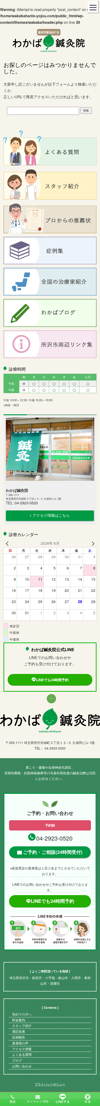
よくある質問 (22, 1054)
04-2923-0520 (54, 838)
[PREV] (7, 543)
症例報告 (18, 1037)
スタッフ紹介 (22, 1025)
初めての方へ (22, 1014)
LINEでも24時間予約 (52, 679)
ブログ (17, 1060)
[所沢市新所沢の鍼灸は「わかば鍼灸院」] (49, 43)
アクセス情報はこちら (51, 515)
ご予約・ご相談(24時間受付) (53, 851)
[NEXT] (92, 543)
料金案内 (18, 1020)
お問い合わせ (22, 1066)
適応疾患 (18, 1031)
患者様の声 (20, 1043)
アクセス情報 (22, 1049)
